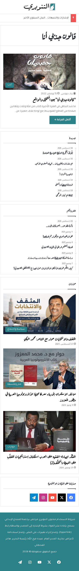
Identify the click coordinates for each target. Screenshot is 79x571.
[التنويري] (39, 7)
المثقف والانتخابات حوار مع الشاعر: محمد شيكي (50, 338)
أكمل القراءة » (62, 119)
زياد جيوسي (67, 94)
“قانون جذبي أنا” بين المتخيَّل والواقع (54, 99)
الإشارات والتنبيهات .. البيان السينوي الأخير (46, 18)
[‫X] (62, 498)
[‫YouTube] (52, 498)
